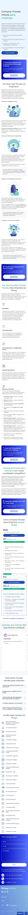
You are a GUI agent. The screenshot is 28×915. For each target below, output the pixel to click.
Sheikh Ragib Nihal (13, 635)
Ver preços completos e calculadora (13, 618)
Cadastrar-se (14, 535)
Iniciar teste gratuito (14, 582)
